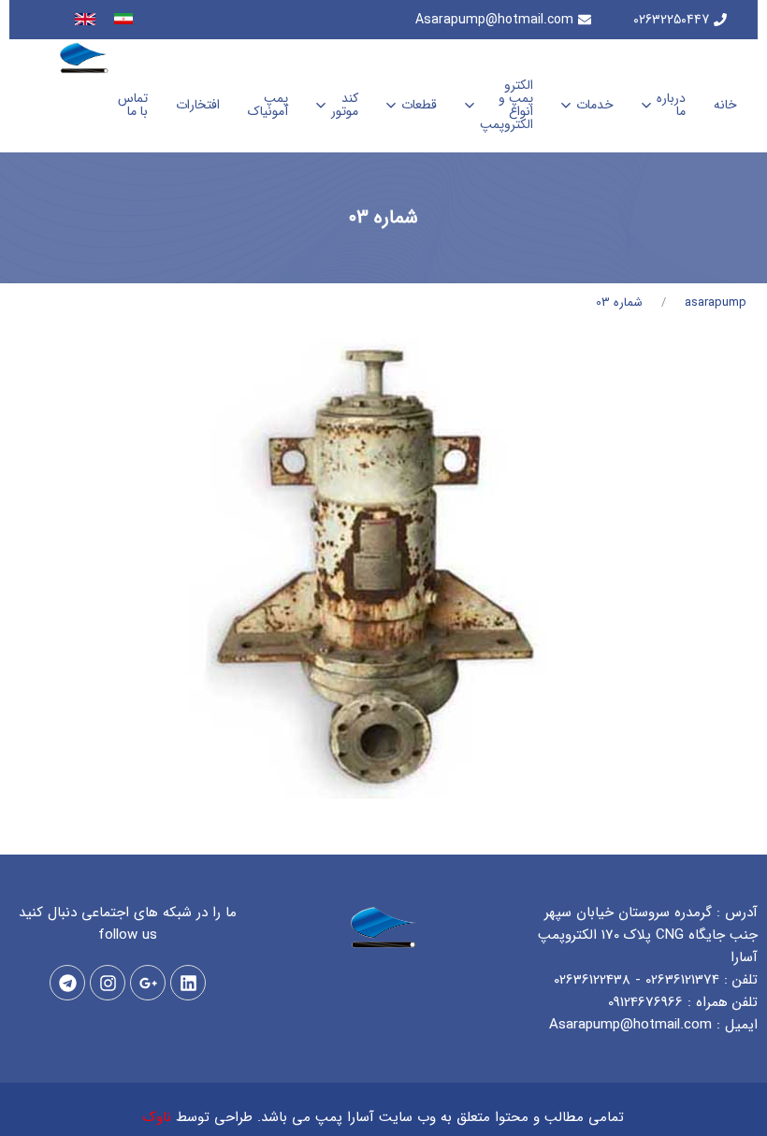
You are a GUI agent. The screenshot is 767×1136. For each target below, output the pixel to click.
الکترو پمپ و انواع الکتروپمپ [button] (506, 105)
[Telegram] (67, 982)
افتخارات (198, 104)
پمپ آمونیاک (268, 105)
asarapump (715, 302)
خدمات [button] (595, 104)
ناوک (157, 1117)
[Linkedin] (188, 982)
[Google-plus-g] (148, 982)
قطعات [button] (419, 104)
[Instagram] (107, 982)
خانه (725, 104)
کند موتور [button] (344, 105)
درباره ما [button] (671, 105)
